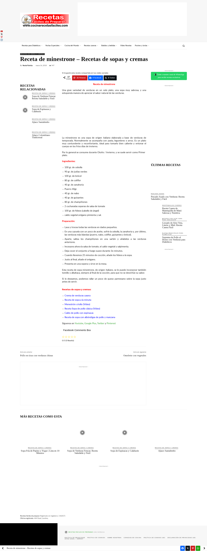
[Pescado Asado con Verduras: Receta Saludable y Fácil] (169, 180)
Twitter (100, 323)
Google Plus (90, 323)
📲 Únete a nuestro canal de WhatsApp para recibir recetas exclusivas (169, 75)
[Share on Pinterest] (193, 548)
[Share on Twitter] (187, 548)
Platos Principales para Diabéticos (172, 234)
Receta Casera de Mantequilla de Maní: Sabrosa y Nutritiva (172, 210)
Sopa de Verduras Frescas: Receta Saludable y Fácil (44, 97)
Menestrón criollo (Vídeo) (77, 304)
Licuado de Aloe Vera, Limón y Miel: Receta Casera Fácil (172, 225)
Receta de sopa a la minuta (78, 300)
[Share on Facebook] (182, 548)
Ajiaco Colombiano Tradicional (41, 136)
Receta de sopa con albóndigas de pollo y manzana (90, 317)
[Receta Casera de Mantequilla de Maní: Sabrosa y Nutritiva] (155, 209)
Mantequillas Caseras (172, 205)
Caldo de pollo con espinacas (79, 313)
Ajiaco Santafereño (40, 122)
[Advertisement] (132, 19)
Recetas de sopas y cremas (32, 54)
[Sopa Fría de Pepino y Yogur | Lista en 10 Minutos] (40, 432)
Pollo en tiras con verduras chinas (36, 355)
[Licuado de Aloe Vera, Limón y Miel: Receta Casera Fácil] (155, 222)
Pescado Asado (157, 193)
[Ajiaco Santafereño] (25, 123)
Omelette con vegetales (134, 355)
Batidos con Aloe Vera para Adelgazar (172, 219)
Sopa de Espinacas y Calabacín (41, 110)
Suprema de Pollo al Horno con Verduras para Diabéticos (173, 239)
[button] (183, 45)
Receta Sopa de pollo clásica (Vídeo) (82, 309)
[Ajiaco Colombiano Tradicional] (25, 136)
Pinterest (111, 323)
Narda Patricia (28, 65)
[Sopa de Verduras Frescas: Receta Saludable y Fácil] (25, 97)
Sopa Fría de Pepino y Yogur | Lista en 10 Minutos (40, 452)
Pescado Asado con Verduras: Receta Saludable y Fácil (167, 197)
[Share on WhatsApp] (198, 548)
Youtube (79, 323)
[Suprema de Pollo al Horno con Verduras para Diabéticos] (155, 237)
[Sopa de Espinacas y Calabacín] (25, 110)
